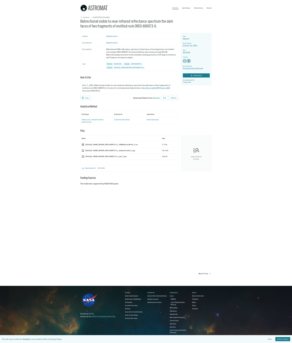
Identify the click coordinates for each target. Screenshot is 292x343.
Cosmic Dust (174, 321)
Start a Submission (131, 296)
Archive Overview (131, 318)
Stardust (173, 324)
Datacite (156, 98)
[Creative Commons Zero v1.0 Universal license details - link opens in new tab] (196, 61)
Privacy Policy (55, 339)
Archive (175, 8)
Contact (195, 309)
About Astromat (197, 296)
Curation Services (131, 305)
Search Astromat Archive (134, 312)
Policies (127, 309)
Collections (198, 8)
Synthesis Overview (154, 302)
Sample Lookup (152, 299)
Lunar (172, 296)
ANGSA (173, 299)
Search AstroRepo (131, 315)
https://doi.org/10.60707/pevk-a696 (155, 88)
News (194, 302)
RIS (164, 98)
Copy (87, 98)
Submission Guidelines (133, 299)
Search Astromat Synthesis (157, 296)
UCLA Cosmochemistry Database (178, 331)
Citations (195, 299)
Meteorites (174, 308)
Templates (128, 302)
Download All (90, 168)
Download (198, 75)
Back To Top (203, 274)
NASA (91, 314)
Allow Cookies (282, 339)
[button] (133, 64)
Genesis (173, 327)
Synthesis (186, 8)
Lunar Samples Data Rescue (178, 303)
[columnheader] (96, 114)
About (209, 8)
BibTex (173, 98)
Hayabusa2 (174, 314)
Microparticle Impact (177, 317)
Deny (270, 339)
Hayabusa (173, 311)
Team (194, 305)
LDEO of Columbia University (103, 316)
